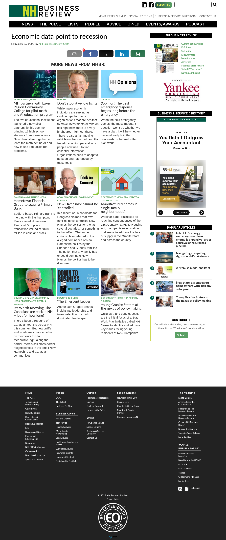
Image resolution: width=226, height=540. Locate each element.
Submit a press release (192, 66)
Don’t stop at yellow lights (77, 103)
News (27, 24)
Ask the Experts (63, 419)
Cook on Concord (67, 197)
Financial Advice (63, 427)
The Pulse (50, 24)
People (92, 24)
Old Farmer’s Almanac (188, 477)
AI (15, 99)
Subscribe (163, 4)
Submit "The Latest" (191, 69)
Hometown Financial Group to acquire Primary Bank (33, 204)
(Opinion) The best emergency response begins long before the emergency (118, 109)
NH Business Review (44, 11)
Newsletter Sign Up (187, 429)
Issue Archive (188, 58)
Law (27, 428)
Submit (181, 335)
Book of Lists (123, 402)
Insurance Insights (64, 453)
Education (23, 99)
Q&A (58, 398)
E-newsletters (188, 55)
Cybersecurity (32, 451)
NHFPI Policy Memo (35, 447)
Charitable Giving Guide (128, 406)
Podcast (195, 24)
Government (86, 197)
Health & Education (34, 424)
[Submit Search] (214, 4)
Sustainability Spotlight (66, 461)
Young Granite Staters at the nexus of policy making (121, 306)
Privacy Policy (113, 499)
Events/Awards (162, 24)
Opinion (61, 99)
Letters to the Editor (96, 410)
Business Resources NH (128, 417)
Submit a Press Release (189, 433)
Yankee (181, 473)
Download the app (190, 73)
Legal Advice (62, 438)
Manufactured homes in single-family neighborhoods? (119, 208)
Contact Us (207, 16)
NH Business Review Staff (54, 44)
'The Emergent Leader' (74, 301)
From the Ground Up (35, 455)
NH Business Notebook (98, 398)
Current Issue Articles (192, 44)
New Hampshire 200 (127, 398)
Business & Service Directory (176, 16)
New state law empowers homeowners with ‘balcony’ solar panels (194, 286)
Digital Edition (185, 398)
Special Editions (140, 16)
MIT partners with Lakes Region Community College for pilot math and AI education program (34, 109)
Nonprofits (130, 298)
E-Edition (186, 47)
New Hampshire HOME (189, 460)
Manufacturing (38, 298)
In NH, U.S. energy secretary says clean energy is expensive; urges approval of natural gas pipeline (193, 239)
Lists (73, 24)
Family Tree (183, 481)
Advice (114, 24)
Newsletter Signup (112, 16)
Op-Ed (133, 24)
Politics (62, 200)
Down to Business (67, 298)
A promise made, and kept (193, 268)
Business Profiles (64, 406)
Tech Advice (61, 423)
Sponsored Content (34, 459)
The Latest (61, 402)
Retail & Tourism (33, 413)
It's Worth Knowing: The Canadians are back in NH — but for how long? (33, 311)
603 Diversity (185, 469)
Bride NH (182, 464)
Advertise (186, 62)
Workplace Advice (64, 449)
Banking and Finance (26, 197)
